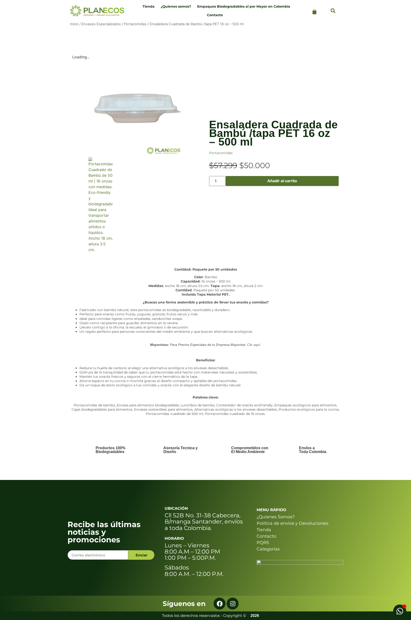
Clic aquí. (254, 345)
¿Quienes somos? (176, 6)
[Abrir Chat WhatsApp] (399, 611)
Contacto (215, 15)
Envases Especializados (101, 24)
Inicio (74, 24)
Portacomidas (135, 24)
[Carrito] (314, 11)
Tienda (147, 6)
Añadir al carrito (282, 180)
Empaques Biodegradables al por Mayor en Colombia (243, 6)
